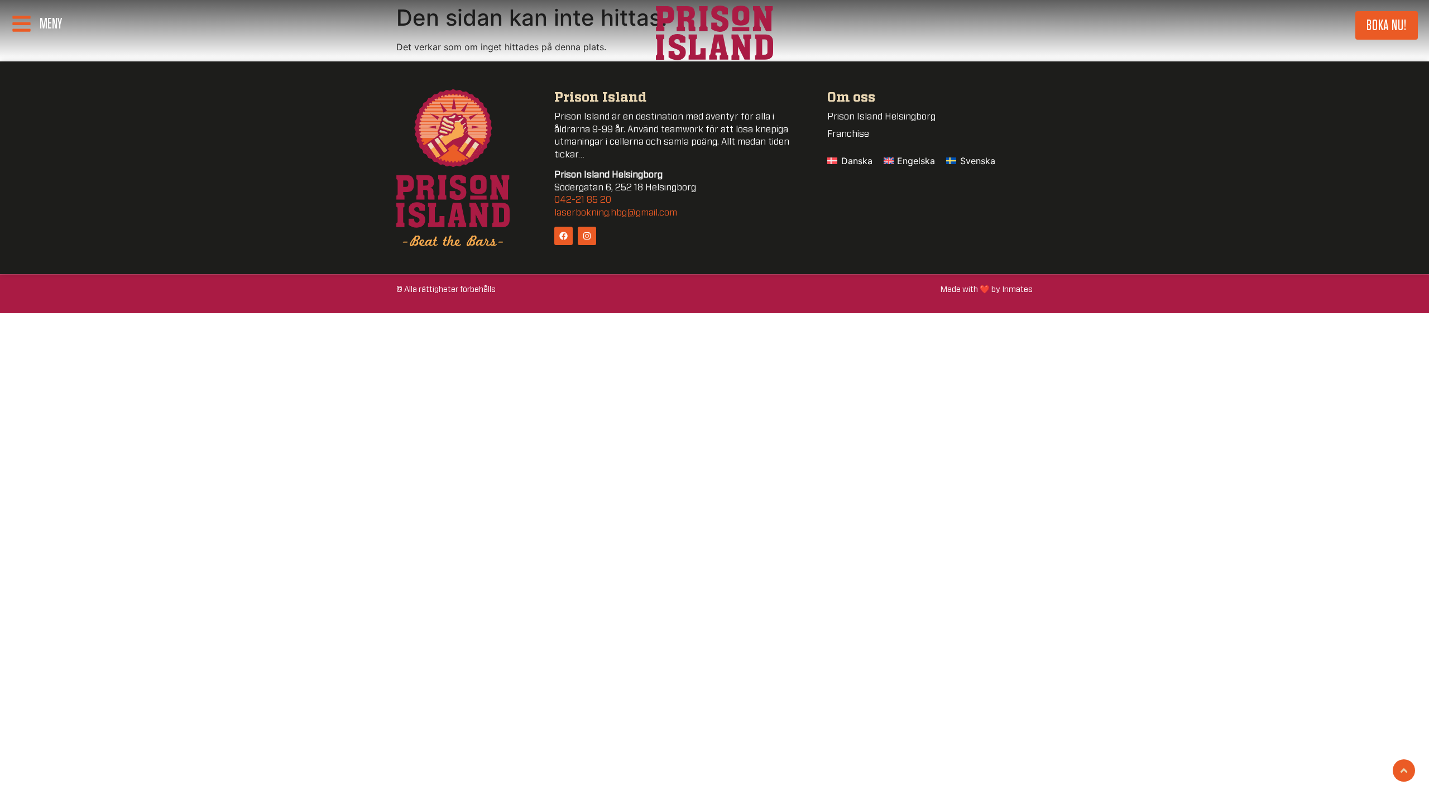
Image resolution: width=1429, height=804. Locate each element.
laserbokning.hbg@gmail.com (615, 212)
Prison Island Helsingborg (881, 116)
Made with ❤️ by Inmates (987, 289)
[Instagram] (587, 236)
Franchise (848, 134)
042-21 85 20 (582, 199)
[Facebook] (563, 236)
